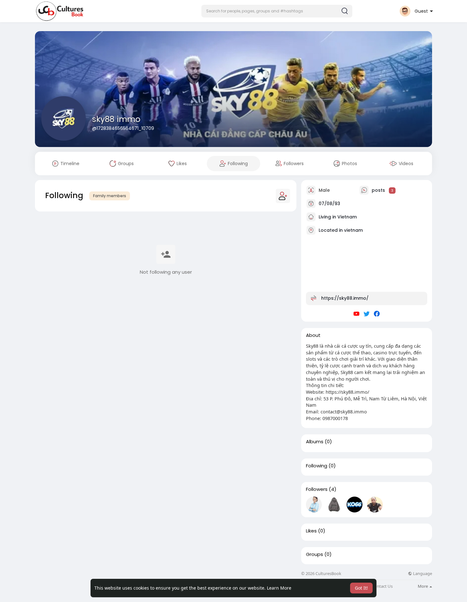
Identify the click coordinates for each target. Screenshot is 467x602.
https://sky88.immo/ (345, 298)
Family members (109, 195)
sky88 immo (116, 119)
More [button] (423, 586)
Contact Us (382, 586)
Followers (317, 489)
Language (422, 574)
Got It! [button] (361, 588)
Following (316, 465)
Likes (311, 530)
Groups (314, 554)
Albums (314, 441)
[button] (276, 11)
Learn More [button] (279, 588)
